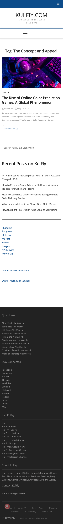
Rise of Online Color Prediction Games (21, 113)
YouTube (6, 383)
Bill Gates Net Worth (12, 330)
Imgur (5, 400)
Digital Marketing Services (16, 280)
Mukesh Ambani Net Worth (16, 343)
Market (6, 238)
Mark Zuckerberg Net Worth (16, 353)
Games (5, 92)
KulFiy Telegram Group (13, 453)
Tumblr (5, 393)
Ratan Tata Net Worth (13, 336)
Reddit (5, 396)
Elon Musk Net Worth (13, 323)
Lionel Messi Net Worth (14, 346)
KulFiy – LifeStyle (10, 433)
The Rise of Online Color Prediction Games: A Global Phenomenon (31, 100)
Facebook (7, 369)
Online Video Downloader (15, 270)
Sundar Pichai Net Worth (14, 333)
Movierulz (7, 253)
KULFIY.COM (31, 15)
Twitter (5, 376)
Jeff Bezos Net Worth (12, 326)
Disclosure (15, 512)
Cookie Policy (30, 512)
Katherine (8, 108)
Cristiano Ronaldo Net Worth (17, 350)
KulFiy (5, 423)
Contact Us (22, 508)
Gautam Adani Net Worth (15, 340)
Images (6, 246)
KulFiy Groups (9, 443)
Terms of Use (47, 511)
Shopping (7, 227)
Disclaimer (53, 508)
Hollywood (7, 235)
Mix (4, 407)
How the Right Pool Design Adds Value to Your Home (29, 209)
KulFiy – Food (9, 426)
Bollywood (7, 231)
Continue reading (14, 128)
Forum (5, 242)
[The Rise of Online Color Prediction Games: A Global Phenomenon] (31, 72)
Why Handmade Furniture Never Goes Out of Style (29, 204)
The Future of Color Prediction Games (36, 120)
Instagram (7, 373)
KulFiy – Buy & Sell (11, 436)
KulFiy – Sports (9, 429)
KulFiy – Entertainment (13, 440)
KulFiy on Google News (13, 446)
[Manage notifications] (7, 506)
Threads (6, 379)
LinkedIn (6, 386)
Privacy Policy (37, 508)
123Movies (8, 249)
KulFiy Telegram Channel (14, 456)
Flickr (5, 403)
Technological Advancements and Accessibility (30, 116)
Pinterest (6, 390)
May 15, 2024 (23, 108)
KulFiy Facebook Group (14, 450)
